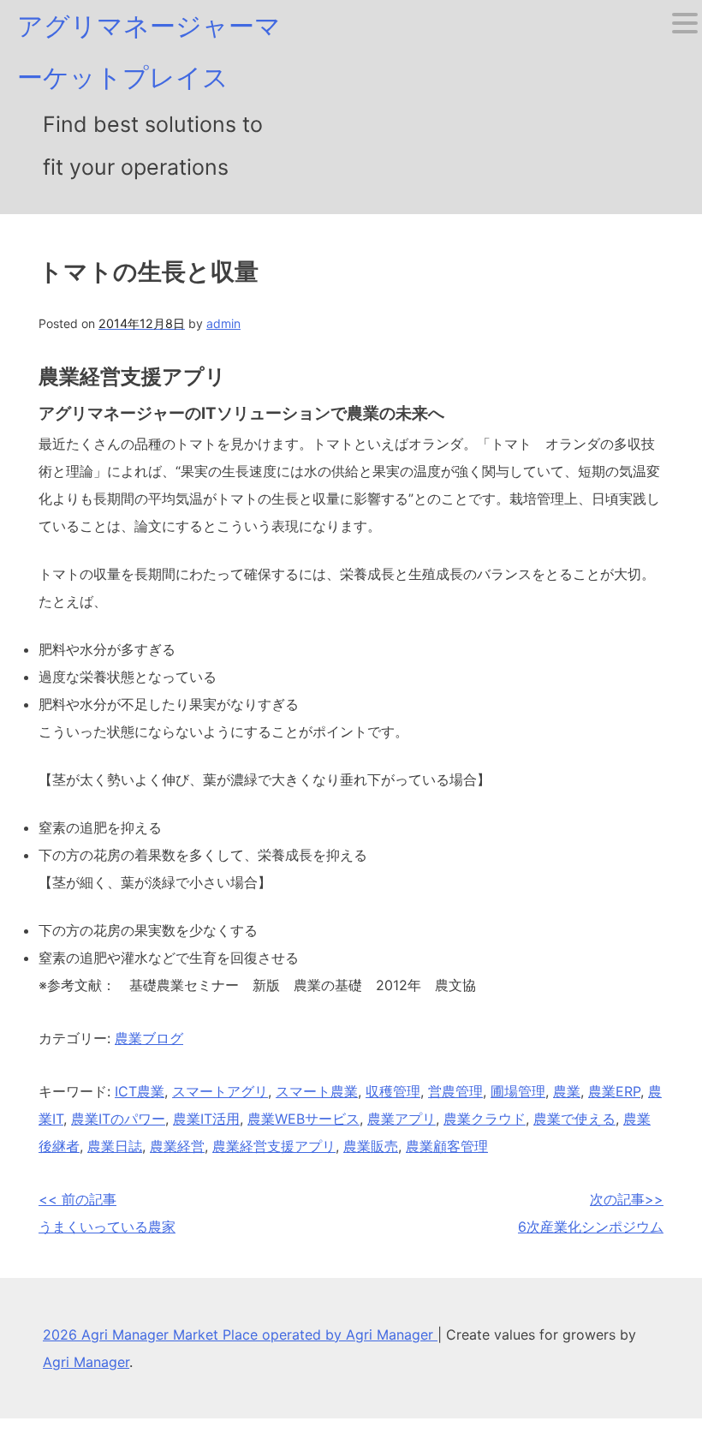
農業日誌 (114, 1146)
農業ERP (614, 1091)
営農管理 (455, 1091)
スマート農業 (317, 1091)
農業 (566, 1091)
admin (223, 323)
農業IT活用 (206, 1118)
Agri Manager (86, 1361)
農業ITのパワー (118, 1118)
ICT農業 (139, 1091)
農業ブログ (149, 1038)
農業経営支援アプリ (274, 1146)
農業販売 (370, 1146)
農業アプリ (401, 1118)
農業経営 (177, 1146)
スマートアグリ (220, 1091)
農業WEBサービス (303, 1118)
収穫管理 (393, 1091)
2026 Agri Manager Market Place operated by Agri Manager (240, 1334)
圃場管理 (518, 1091)
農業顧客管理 (447, 1146)
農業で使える (574, 1118)
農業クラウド (484, 1118)
